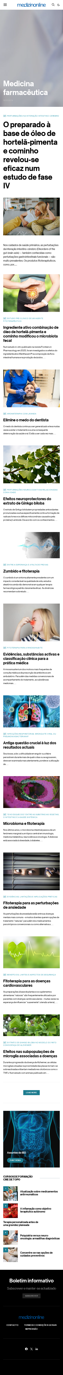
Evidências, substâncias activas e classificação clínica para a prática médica (31, 658)
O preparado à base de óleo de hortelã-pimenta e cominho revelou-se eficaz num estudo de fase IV (30, 155)
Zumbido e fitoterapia (21, 571)
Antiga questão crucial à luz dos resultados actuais (29, 745)
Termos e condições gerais (40, 1325)
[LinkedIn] (36, 1349)
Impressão (31, 1329)
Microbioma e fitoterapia (24, 823)
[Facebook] (26, 1349)
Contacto (12, 1325)
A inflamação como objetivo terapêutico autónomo (35, 1210)
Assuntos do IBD (16, 1152)
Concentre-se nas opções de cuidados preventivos (36, 1254)
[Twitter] (31, 1349)
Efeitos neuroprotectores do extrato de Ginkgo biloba (27, 500)
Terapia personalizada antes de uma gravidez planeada (20, 1223)
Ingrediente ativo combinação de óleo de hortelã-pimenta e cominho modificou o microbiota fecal (30, 333)
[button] (58, 5)
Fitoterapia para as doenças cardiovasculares (26, 983)
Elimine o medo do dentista (26, 420)
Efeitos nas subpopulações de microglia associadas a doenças (30, 1053)
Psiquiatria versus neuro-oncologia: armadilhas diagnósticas (40, 1237)
